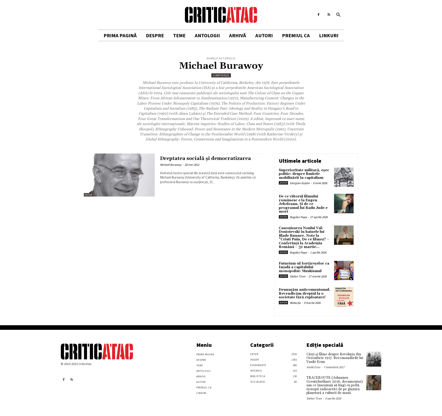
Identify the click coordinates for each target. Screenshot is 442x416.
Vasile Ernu (313, 367)
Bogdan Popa (298, 217)
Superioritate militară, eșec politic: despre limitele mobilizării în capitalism (304, 174)
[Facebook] (318, 15)
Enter (88, 194)
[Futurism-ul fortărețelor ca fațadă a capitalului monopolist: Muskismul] (344, 270)
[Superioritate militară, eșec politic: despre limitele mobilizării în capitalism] (344, 177)
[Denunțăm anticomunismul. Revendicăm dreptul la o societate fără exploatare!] (344, 297)
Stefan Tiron (297, 276)
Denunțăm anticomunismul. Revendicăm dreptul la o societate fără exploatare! (304, 293)
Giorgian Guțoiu (300, 183)
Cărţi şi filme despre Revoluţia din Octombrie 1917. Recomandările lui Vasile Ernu (334, 358)
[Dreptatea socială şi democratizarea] (119, 175)
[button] (338, 14)
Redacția (295, 303)
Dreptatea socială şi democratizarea (205, 159)
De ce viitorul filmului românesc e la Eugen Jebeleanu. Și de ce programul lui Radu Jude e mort (303, 204)
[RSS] (329, 15)
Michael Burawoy (170, 165)
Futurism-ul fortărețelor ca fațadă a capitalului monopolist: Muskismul (304, 267)
